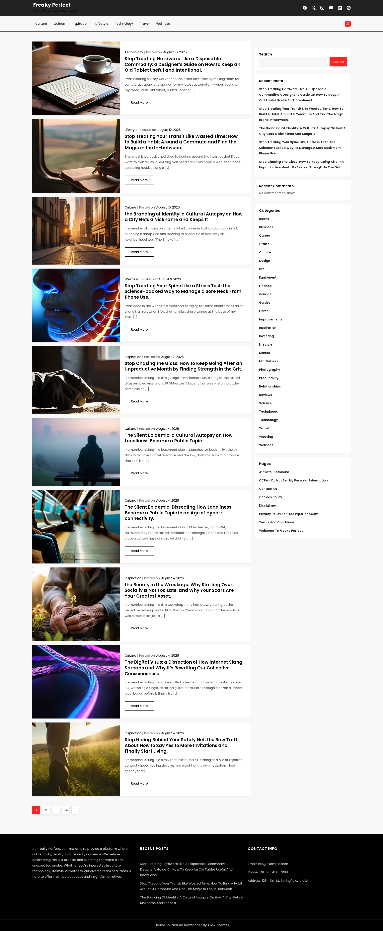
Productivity (268, 378)
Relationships (270, 386)
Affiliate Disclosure (274, 472)
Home (263, 311)
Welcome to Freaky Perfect (281, 531)
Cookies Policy (270, 497)
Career (264, 235)
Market (264, 353)
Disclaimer (267, 505)
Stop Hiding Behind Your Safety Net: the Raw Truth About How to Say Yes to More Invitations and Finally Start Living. (182, 745)
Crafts (264, 244)
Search (265, 54)
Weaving (266, 437)
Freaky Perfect (52, 4)
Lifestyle (101, 24)
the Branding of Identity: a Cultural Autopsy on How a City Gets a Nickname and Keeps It (184, 217)
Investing (266, 336)
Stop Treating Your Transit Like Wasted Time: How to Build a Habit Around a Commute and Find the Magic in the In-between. (181, 142)
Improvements (271, 319)
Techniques (268, 411)
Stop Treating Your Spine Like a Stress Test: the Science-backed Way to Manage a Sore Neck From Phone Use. (183, 291)
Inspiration (80, 24)
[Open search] (348, 24)
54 (66, 810)
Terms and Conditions (277, 522)
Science (265, 403)
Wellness (163, 24)
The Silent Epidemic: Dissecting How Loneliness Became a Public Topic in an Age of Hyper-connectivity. (178, 513)
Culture (41, 24)
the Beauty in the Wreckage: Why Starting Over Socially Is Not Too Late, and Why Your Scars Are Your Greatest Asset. (179, 590)
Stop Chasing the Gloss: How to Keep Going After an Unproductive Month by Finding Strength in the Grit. (183, 366)
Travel (144, 24)
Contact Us (268, 489)
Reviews (265, 395)
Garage (265, 294)
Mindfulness (268, 361)
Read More (139, 102)
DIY (261, 269)
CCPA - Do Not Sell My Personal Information (293, 480)
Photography (269, 370)
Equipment (267, 277)
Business (266, 227)
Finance (265, 286)
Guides (59, 24)
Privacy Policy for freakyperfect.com (288, 514)
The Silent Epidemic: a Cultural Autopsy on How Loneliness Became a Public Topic (179, 438)
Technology (124, 24)
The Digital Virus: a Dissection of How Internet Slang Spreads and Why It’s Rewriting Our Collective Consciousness (183, 668)
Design (264, 261)
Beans (264, 219)
